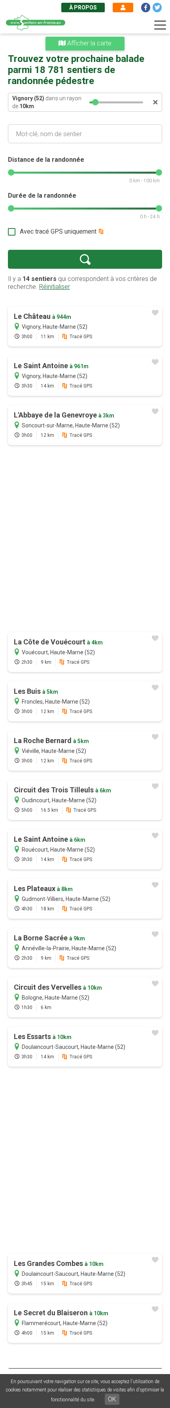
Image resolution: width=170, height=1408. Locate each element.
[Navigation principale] (160, 25)
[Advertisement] (85, 539)
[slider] (95, 102)
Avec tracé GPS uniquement (58, 231)
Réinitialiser (54, 286)
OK (112, 1399)
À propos (83, 7)
